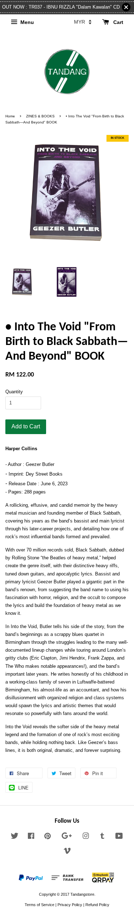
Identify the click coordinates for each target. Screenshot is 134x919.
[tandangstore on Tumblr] (102, 837)
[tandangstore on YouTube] (119, 837)
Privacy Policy (70, 905)
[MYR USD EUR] (82, 22)
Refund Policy (97, 905)
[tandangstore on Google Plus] (66, 837)
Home (10, 116)
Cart (117, 22)
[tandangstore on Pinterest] (47, 837)
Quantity (14, 391)
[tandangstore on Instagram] (86, 837)
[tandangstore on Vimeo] (67, 852)
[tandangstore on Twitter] (15, 837)
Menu (26, 22)
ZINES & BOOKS (40, 116)
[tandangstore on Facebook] (31, 837)
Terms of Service (39, 905)
